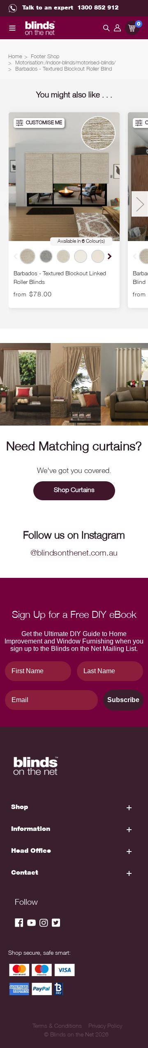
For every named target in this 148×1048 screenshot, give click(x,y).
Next (108, 256)
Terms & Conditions (57, 1026)
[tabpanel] (64, 210)
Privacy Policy (105, 1026)
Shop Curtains (74, 490)
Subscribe (123, 699)
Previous (8, 204)
